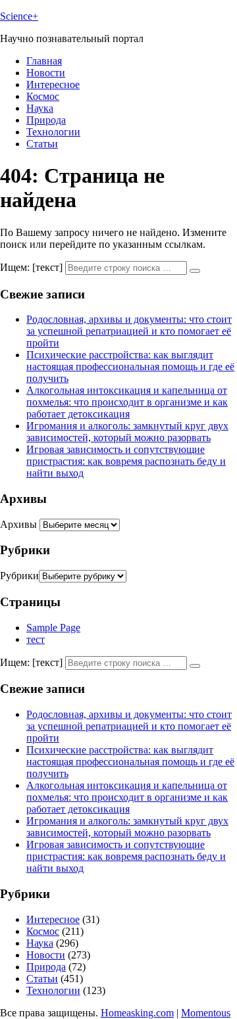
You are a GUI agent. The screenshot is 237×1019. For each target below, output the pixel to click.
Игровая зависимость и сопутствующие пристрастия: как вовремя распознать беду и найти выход (126, 461)
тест (35, 639)
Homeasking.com (137, 1012)
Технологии (53, 131)
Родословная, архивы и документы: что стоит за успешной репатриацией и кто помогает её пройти (129, 331)
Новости (45, 72)
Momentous (205, 1012)
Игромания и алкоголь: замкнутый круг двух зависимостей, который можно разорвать (127, 431)
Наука (39, 108)
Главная (44, 60)
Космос (42, 96)
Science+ (19, 16)
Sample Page (53, 627)
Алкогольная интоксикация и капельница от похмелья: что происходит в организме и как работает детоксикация (127, 402)
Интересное (53, 84)
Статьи (42, 143)
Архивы (18, 524)
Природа (46, 120)
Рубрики (19, 575)
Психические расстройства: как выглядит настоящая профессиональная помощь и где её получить (130, 366)
